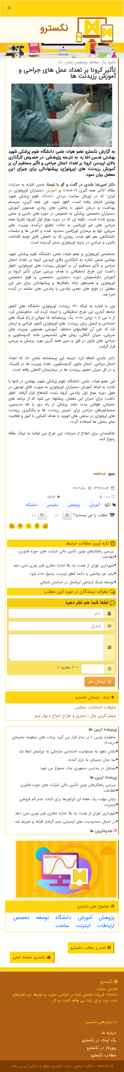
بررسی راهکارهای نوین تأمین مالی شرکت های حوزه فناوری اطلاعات (66, 554)
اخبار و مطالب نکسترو (89, 948)
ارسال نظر (97, 681)
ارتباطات (105, 926)
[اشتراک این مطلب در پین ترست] (20, 526)
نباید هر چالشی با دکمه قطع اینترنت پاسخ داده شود (72, 574)
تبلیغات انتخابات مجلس (95, 707)
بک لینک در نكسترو (99, 1040)
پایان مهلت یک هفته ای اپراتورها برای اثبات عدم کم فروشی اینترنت (67, 802)
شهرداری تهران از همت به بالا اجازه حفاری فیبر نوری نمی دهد (63, 565)
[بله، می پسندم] (67, 515)
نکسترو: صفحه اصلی (30, 957)
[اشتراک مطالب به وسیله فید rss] (11, 526)
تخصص (52, 505)
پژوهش (74, 505)
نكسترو (54, 28)
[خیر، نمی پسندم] (42, 515)
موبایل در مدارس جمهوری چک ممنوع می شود (78, 768)
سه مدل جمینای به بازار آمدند (92, 760)
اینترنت (83, 926)
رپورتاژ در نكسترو (101, 1048)
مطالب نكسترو (103, 1055)
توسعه (42, 918)
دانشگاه (48, 196)
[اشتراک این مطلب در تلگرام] (45, 526)
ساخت (62, 926)
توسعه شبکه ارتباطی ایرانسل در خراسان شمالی (77, 582)
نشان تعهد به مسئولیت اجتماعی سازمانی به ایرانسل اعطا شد (67, 751)
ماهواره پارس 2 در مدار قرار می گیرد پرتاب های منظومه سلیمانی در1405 (64, 740)
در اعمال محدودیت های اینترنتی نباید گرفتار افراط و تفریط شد (65, 821)
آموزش (51, 190)
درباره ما (109, 1032)
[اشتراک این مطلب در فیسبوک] (36, 526)
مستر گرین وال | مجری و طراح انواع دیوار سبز (75, 716)
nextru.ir (99, 474)
